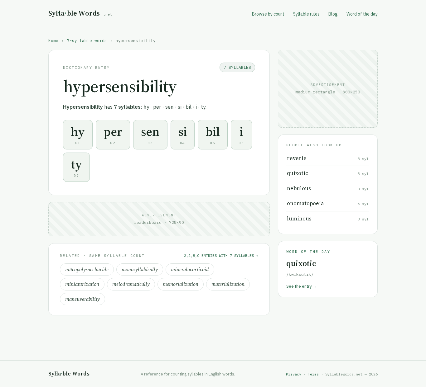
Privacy (293, 374)
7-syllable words (87, 40)
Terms (313, 374)
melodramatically (131, 284)
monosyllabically (140, 269)
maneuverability (82, 299)
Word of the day (362, 14)
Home (53, 40)
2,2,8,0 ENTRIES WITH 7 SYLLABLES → (221, 255)
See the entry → (301, 286)
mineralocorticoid (190, 269)
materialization (227, 284)
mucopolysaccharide (87, 269)
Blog (333, 14)
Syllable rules (306, 14)
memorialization (180, 284)
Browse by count (268, 14)
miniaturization (82, 284)
